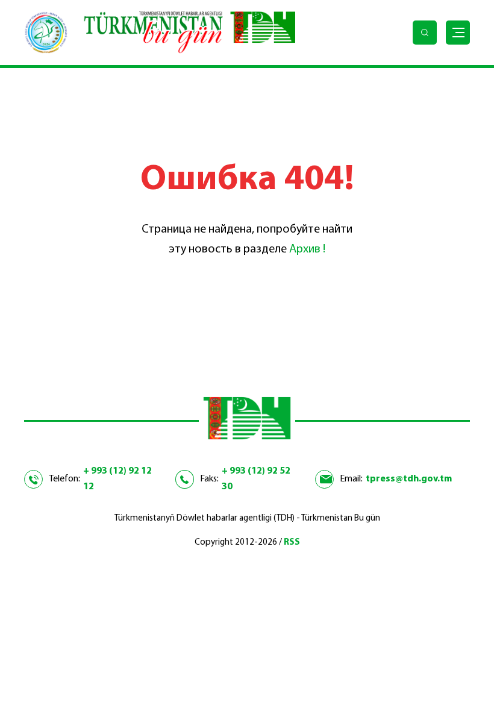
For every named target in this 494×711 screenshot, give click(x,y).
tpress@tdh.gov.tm (409, 479)
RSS (292, 542)
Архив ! (307, 249)
